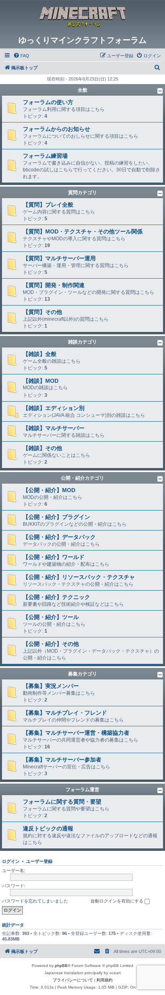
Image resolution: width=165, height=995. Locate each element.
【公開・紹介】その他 (51, 644)
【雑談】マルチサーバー (54, 428)
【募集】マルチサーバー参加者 (62, 759)
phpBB (61, 965)
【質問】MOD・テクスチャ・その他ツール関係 (83, 231)
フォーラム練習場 (45, 156)
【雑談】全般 (39, 354)
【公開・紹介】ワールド (54, 557)
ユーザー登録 (39, 861)
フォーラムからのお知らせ (56, 129)
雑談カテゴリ (82, 342)
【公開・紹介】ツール (51, 617)
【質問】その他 (42, 312)
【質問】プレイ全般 (48, 204)
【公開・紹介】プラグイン (56, 517)
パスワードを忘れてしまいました (35, 901)
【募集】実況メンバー (51, 686)
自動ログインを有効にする (118, 901)
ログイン (11, 861)
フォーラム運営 (82, 789)
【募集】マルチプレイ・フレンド (65, 713)
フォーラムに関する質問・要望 (62, 801)
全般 (82, 90)
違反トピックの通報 (48, 828)
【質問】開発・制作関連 (54, 285)
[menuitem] (21, 55)
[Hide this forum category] (160, 91)
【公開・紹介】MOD (49, 490)
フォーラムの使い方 (48, 102)
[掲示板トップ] (82, 17)
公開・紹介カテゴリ (82, 478)
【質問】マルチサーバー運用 (59, 258)
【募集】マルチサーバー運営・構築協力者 (76, 733)
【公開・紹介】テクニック (56, 597)
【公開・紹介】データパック (59, 537)
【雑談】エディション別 (54, 408)
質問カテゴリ (82, 192)
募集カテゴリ (82, 674)
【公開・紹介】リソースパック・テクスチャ (79, 577)
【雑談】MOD (40, 381)
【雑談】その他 (42, 448)
